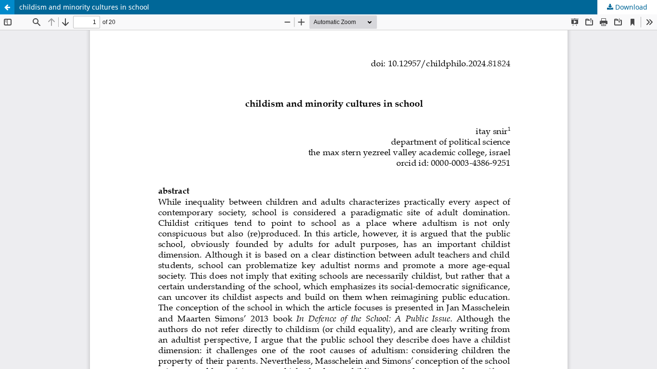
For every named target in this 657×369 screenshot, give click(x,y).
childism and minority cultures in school (84, 7)
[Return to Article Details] (7, 7)
